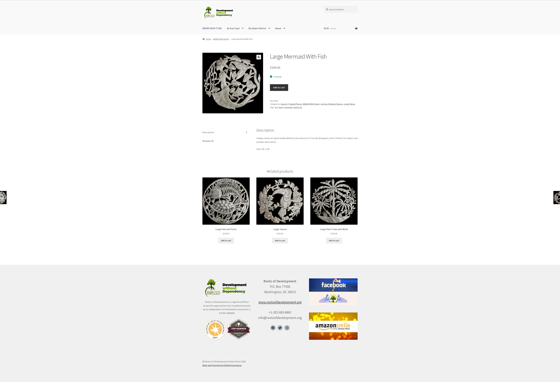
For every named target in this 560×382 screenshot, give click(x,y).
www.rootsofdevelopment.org (280, 302)
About (278, 28)
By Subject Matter (257, 28)
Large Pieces (349, 104)
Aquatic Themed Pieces (291, 104)
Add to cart (279, 87)
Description (208, 132)
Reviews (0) (208, 140)
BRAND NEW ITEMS (212, 28)
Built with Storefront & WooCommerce (222, 365)
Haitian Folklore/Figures (332, 104)
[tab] (226, 132)
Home (208, 39)
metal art (297, 107)
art (276, 107)
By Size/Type (233, 28)
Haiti (281, 107)
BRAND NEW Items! (221, 39)
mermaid (288, 107)
